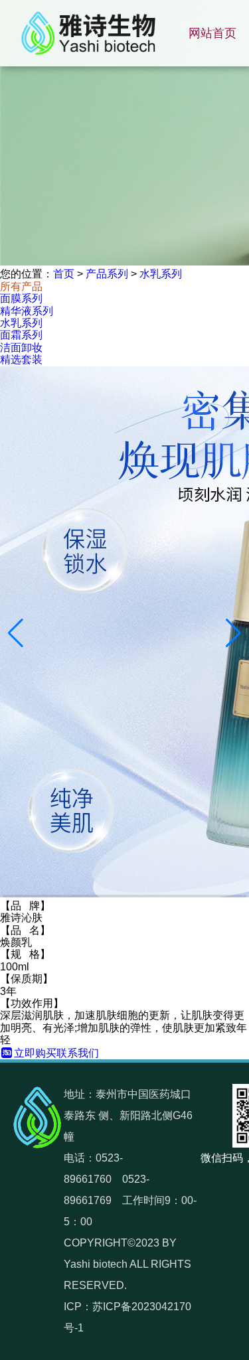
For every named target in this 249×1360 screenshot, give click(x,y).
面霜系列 (21, 334)
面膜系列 (21, 298)
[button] (16, 633)
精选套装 (21, 359)
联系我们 (77, 1053)
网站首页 (212, 33)
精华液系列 (26, 311)
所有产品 (21, 286)
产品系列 (107, 273)
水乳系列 (160, 273)
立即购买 (35, 1053)
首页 (63, 273)
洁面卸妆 (21, 347)
